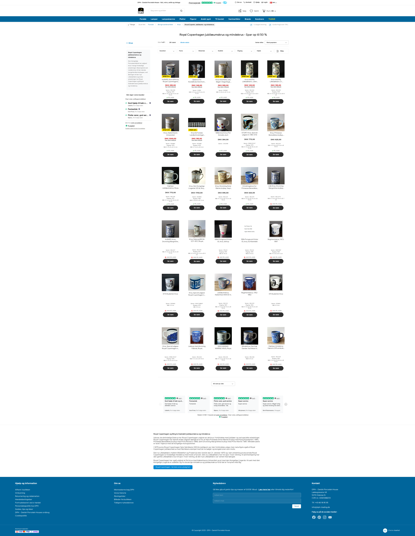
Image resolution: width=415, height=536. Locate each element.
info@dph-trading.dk (321, 507)
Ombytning (20, 493)
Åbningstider (119, 496)
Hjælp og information (26, 483)
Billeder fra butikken (122, 499)
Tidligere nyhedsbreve (124, 503)
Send (296, 506)
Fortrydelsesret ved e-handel (28, 503)
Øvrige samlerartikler (165, 24)
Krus (179, 24)
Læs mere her (265, 489)
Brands (248, 19)
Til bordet (219, 19)
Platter (183, 19)
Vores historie (120, 493)
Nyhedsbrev (219, 483)
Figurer (193, 19)
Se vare (170, 101)
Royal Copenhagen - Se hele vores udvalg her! (173, 467)
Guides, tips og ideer (24, 509)
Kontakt (316, 483)
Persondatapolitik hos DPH (27, 506)
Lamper (154, 19)
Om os (117, 483)
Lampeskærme (168, 19)
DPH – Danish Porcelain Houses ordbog (32, 512)
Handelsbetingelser (23, 499)
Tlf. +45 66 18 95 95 (320, 503)
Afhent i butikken (22, 490)
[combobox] (166, 10)
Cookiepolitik (21, 516)
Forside (143, 19)
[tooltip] (170, 80)
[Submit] (181, 10)
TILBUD (271, 19)
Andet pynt (206, 19)
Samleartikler (234, 19)
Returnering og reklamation (27, 496)
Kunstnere (259, 19)
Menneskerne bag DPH (124, 490)
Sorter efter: (259, 42)
